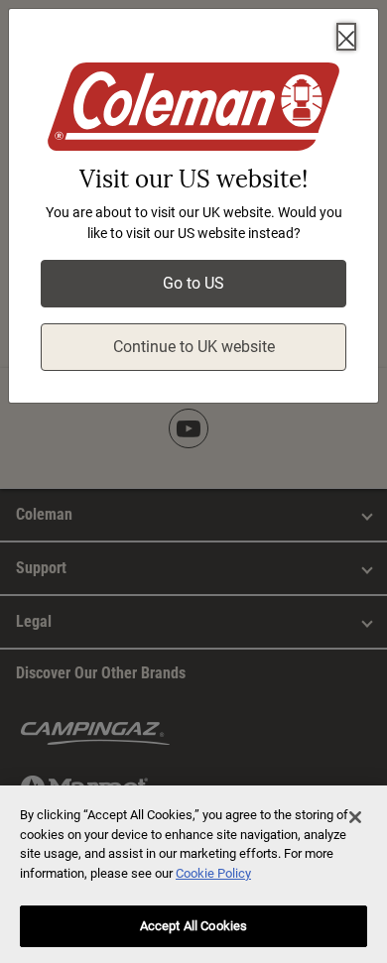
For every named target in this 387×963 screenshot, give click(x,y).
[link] (193, 111)
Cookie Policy (213, 873)
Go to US (193, 283)
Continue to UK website (194, 346)
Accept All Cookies (193, 925)
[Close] (346, 37)
